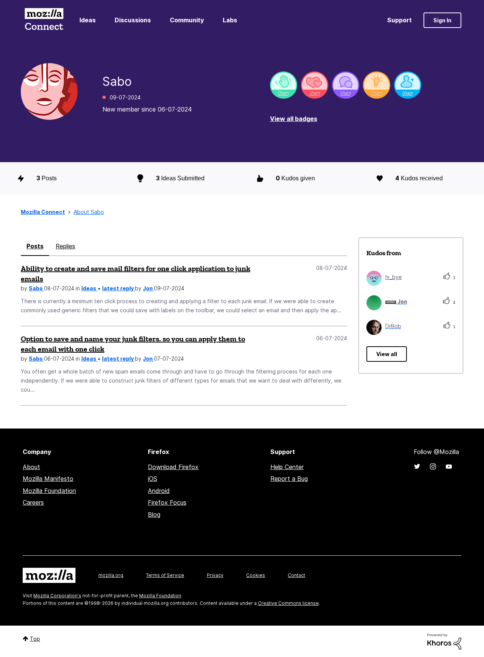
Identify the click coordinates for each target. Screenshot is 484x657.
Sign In (442, 20)
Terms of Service (165, 575)
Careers (33, 502)
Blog (154, 514)
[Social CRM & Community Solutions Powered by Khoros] (444, 641)
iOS (152, 478)
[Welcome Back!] (283, 85)
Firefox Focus (167, 502)
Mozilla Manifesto (48, 478)
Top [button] (35, 638)
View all (386, 354)
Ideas (87, 20)
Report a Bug (289, 478)
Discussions (133, 20)
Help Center (287, 467)
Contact (296, 575)
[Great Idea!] (376, 85)
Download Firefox (173, 467)
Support (399, 20)
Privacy (215, 575)
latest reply (118, 288)
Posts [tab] (34, 246)
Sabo (36, 288)
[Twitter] (417, 466)
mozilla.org (110, 575)
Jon (148, 288)
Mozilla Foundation (49, 490)
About (31, 467)
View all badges (293, 118)
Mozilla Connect (44, 20)
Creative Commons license (288, 603)
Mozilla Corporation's (57, 595)
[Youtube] (448, 466)
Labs (230, 20)
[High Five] (314, 85)
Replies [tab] (65, 246)
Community (187, 20)
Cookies (255, 575)
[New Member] (407, 85)
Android (159, 490)
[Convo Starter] (345, 85)
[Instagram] (433, 466)
